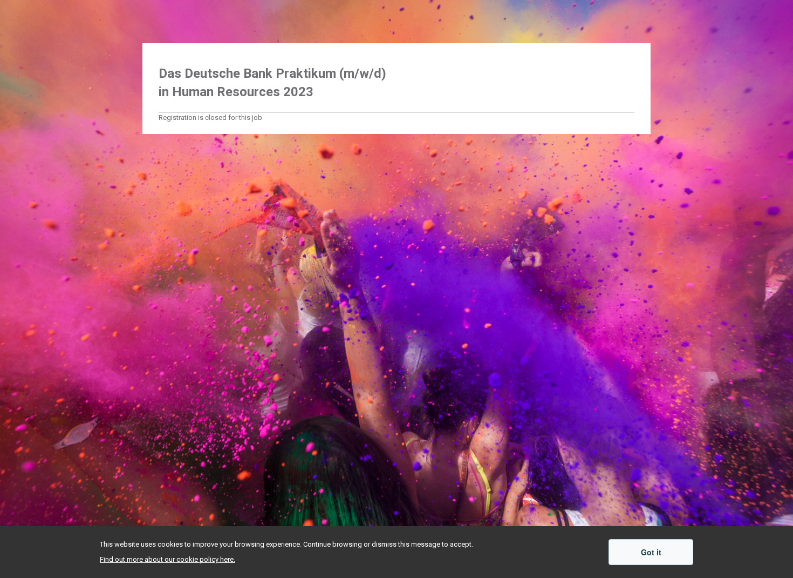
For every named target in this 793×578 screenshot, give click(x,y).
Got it (651, 552)
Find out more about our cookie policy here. (167, 559)
